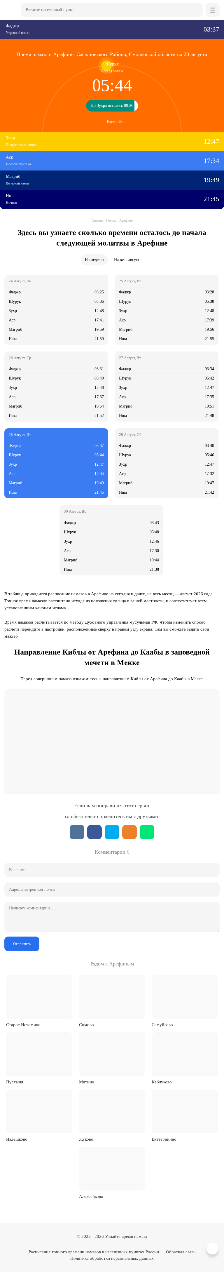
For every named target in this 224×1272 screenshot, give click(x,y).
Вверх (213, 1249)
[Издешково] (39, 1111)
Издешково (16, 1139)
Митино (86, 1082)
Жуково (86, 1139)
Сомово (86, 1024)
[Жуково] (112, 1111)
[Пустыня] (39, 1054)
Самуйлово (162, 1024)
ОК (129, 832)
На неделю (94, 259)
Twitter (112, 832)
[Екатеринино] (185, 1111)
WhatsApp (147, 832)
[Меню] (213, 10)
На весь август (126, 259)
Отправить (22, 944)
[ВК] (77, 832)
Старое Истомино (23, 1024)
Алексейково (91, 1196)
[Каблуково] (185, 1054)
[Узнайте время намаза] (11, 10)
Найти (196, 10)
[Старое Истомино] (39, 997)
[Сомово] (112, 997)
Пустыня (14, 1082)
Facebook (94, 832)
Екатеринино (164, 1139)
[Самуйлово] (185, 997)
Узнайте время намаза (126, 1236)
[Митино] (112, 1054)
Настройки (116, 121)
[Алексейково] (112, 1169)
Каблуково (162, 1082)
